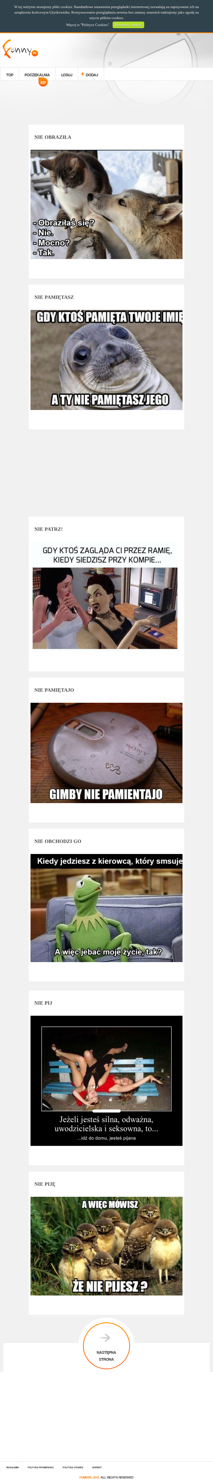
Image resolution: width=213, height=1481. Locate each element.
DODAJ (92, 73)
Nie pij (43, 1003)
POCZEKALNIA (37, 75)
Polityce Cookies (95, 25)
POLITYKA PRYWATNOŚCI (41, 1467)
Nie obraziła (52, 137)
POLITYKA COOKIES (73, 1467)
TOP (9, 73)
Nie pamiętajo (54, 690)
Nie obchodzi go (57, 841)
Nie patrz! (48, 529)
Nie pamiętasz (54, 297)
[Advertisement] (106, 103)
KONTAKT (97, 1467)
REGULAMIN (12, 1467)
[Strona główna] (20, 56)
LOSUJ (66, 73)
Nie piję (44, 1184)
